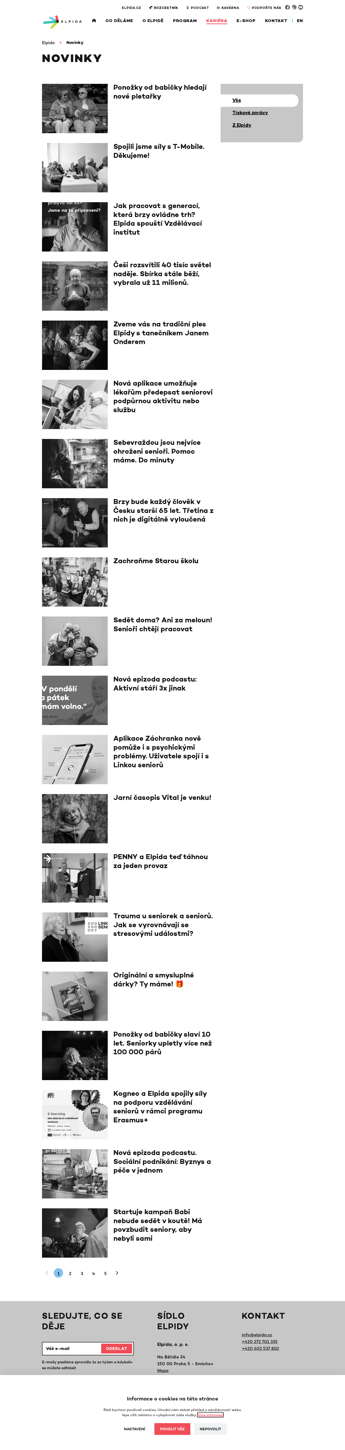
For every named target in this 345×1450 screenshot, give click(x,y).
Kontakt (276, 21)
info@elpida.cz (257, 1334)
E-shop (246, 21)
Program (185, 21)
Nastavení (134, 1429)
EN (300, 21)
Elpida (48, 42)
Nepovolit (210, 1429)
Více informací (210, 1415)
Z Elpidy (241, 125)
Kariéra (216, 21)
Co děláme (119, 21)
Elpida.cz (131, 8)
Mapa (163, 1370)
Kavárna (230, 8)
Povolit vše (172, 1429)
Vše (236, 100)
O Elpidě (153, 21)
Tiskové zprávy (250, 113)
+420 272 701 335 (260, 1341)
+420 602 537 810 (260, 1348)
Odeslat (116, 1349)
